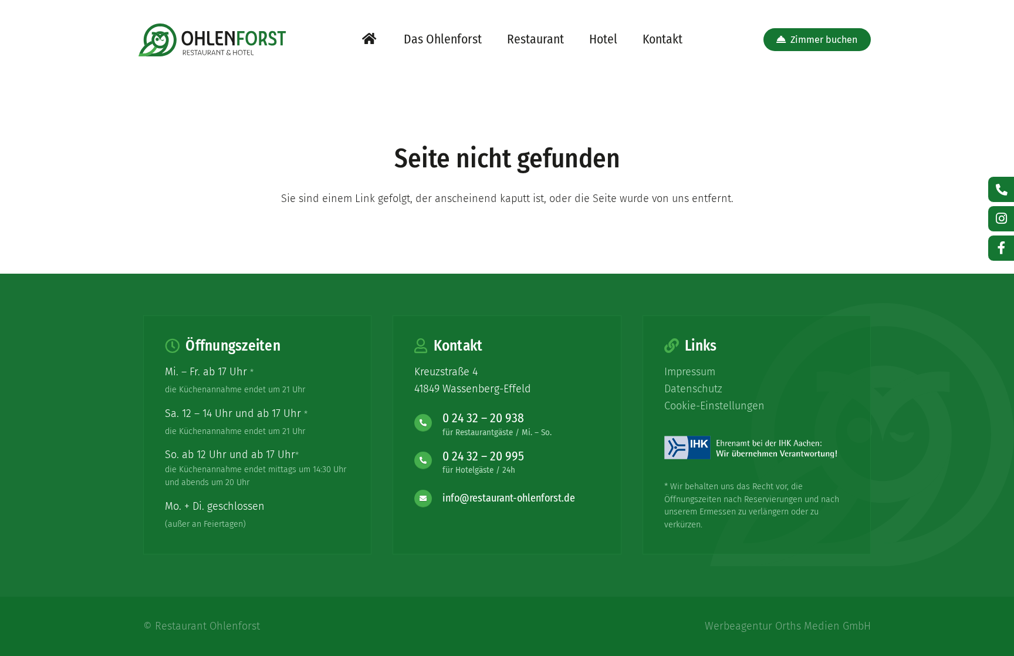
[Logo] (212, 39)
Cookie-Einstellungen (714, 405)
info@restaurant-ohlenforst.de (508, 498)
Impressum (689, 371)
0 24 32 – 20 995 (483, 456)
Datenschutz (693, 388)
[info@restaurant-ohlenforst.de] (428, 498)
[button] (492, 39)
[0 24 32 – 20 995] (428, 460)
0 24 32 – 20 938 (483, 418)
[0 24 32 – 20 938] (428, 422)
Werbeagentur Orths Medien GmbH (788, 626)
